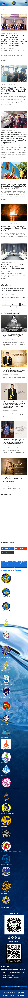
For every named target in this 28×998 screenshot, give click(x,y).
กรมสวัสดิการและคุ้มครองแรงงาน (8, 711)
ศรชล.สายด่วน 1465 (13, 501)
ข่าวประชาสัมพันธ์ (14, 339)
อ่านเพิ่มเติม (4, 530)
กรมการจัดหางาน (4, 724)
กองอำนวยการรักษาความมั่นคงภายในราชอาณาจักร (11, 851)
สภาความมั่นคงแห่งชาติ (5, 891)
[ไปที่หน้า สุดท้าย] (17, 307)
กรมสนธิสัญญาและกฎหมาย (6, 864)
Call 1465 (6, 508)
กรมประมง (3, 656)
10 (7, 304)
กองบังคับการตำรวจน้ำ (5, 697)
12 (12, 304)
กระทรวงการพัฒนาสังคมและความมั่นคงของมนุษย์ (11, 788)
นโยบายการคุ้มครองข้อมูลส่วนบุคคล (14, 986)
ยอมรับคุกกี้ (14, 567)
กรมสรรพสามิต (4, 775)
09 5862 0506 (10, 975)
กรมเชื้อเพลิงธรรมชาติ (5, 750)
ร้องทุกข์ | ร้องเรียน (12, 521)
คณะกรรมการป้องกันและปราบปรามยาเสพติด (10, 906)
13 (14, 304)
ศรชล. (2, 584)
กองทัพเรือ (3, 627)
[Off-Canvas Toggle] (26, 3)
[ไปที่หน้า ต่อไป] (15, 307)
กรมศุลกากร (3, 670)
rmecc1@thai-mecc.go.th (13, 977)
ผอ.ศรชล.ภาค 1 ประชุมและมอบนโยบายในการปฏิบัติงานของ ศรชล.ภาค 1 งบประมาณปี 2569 (12, 266)
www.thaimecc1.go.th (14, 994)
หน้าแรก (5, 986)
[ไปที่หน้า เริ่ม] (3, 304)
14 (17, 304)
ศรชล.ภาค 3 (3, 612)
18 (10, 307)
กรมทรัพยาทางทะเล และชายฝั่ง (7, 684)
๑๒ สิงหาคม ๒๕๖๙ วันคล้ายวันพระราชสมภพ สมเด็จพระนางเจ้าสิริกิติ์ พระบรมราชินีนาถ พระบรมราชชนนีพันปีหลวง (13, 335)
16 (22, 304)
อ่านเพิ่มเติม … (3, 60)
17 (24, 304)
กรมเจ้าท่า (3, 641)
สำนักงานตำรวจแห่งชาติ (6, 839)
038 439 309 (9, 974)
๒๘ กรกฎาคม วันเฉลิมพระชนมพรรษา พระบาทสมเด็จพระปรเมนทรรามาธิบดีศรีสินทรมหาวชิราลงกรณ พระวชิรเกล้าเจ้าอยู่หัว (14, 370)
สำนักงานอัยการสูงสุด (5, 801)
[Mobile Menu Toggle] (4, 3)
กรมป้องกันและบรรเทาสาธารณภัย (7, 813)
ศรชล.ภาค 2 (3, 598)
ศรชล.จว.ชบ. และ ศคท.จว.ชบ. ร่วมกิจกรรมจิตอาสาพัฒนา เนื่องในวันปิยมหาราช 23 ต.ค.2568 (13, 186)
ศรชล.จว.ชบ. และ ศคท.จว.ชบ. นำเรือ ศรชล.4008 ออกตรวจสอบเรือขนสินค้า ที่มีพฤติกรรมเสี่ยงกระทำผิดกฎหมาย (13, 90)
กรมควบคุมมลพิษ (4, 737)
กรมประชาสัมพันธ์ (4, 762)
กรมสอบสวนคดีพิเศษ (5, 877)
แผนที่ (23, 986)
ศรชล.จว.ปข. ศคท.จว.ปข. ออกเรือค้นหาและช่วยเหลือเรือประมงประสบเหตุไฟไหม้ (13, 228)
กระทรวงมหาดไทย (4, 826)
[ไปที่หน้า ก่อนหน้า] (5, 304)
